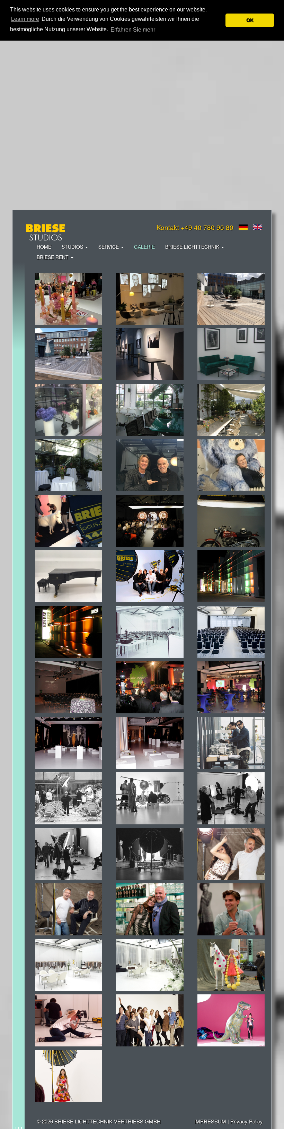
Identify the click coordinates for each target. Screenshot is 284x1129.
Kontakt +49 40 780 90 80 (195, 227)
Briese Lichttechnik (193, 246)
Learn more (25, 19)
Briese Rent (53, 257)
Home (44, 246)
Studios (73, 246)
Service (109, 246)
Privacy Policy (246, 1121)
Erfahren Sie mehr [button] (132, 30)
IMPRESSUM (210, 1121)
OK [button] (250, 20)
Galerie (144, 246)
